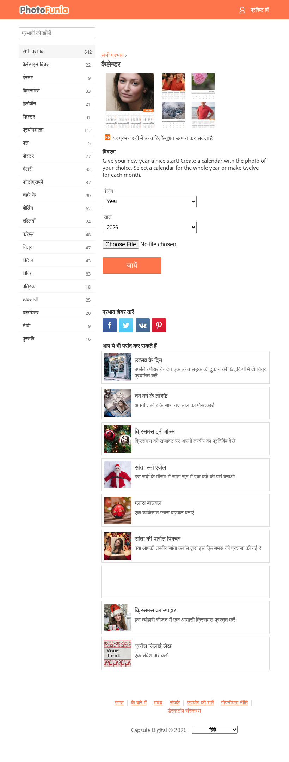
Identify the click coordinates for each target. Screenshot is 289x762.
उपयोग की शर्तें (200, 702)
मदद (158, 702)
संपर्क (175, 702)
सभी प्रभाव (112, 55)
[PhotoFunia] (117, 9)
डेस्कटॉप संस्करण (184, 710)
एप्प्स (119, 702)
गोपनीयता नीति (234, 702)
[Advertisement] (184, 37)
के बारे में (139, 702)
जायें (132, 265)
